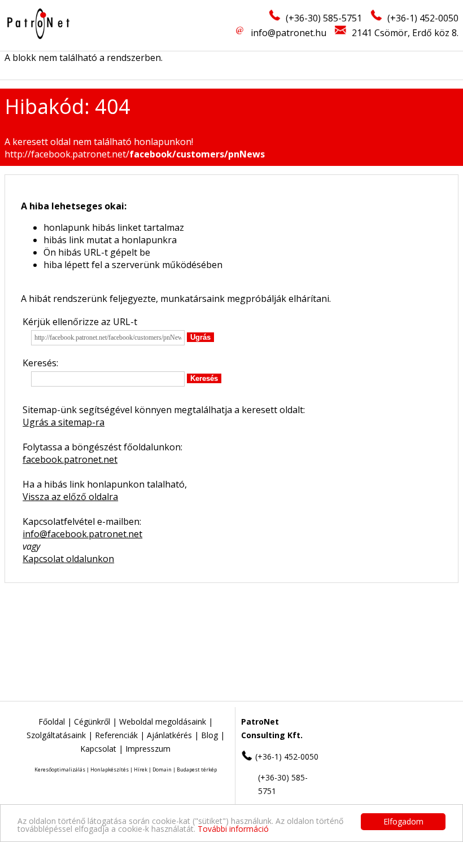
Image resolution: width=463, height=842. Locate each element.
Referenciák (116, 735)
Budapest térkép (197, 769)
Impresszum (148, 748)
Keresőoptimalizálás (59, 769)
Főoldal (51, 721)
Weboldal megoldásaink (162, 721)
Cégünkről (92, 721)
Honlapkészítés (109, 769)
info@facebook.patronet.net (82, 534)
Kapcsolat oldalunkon (68, 558)
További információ (233, 828)
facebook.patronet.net (70, 459)
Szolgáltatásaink (56, 735)
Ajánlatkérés (169, 735)
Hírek (140, 769)
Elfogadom (403, 821)
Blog (209, 735)
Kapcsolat (98, 748)
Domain (162, 769)
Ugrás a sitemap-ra (63, 422)
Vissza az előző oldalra (70, 496)
